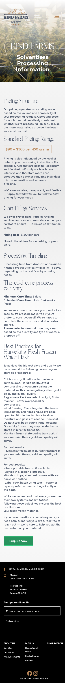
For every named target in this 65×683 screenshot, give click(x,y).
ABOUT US (9, 643)
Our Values (9, 652)
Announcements (12, 656)
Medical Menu (32, 655)
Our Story (8, 647)
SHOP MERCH (55, 643)
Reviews (29, 660)
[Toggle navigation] (56, 17)
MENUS (29, 643)
